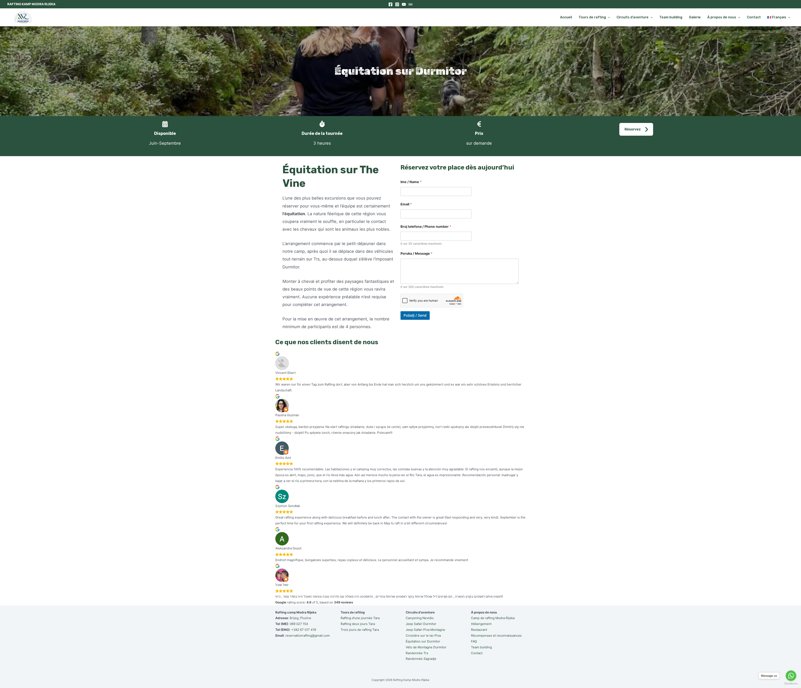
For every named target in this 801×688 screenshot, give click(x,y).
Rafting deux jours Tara (358, 624)
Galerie (695, 17)
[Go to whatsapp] (791, 675)
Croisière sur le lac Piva (423, 635)
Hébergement (481, 624)
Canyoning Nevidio (420, 618)
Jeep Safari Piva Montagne (425, 630)
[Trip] (410, 4)
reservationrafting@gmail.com (307, 635)
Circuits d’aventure (633, 17)
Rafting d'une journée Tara (360, 618)
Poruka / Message (416, 253)
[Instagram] (397, 4)
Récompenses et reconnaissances (496, 635)
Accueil (566, 17)
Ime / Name (411, 182)
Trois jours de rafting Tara (360, 630)
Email (406, 204)
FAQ (474, 641)
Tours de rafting (592, 17)
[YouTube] (404, 4)
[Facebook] (390, 4)
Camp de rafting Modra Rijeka (493, 618)
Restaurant (479, 630)
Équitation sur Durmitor (423, 641)
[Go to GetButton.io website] (791, 683)
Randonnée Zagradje (421, 659)
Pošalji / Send (415, 315)
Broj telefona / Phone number (425, 227)
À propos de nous (721, 17)
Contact (754, 17)
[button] (636, 129)
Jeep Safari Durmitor (421, 624)
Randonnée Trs (417, 653)
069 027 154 (299, 624)
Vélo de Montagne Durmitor (426, 647)
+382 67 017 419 (303, 630)
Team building (670, 17)
